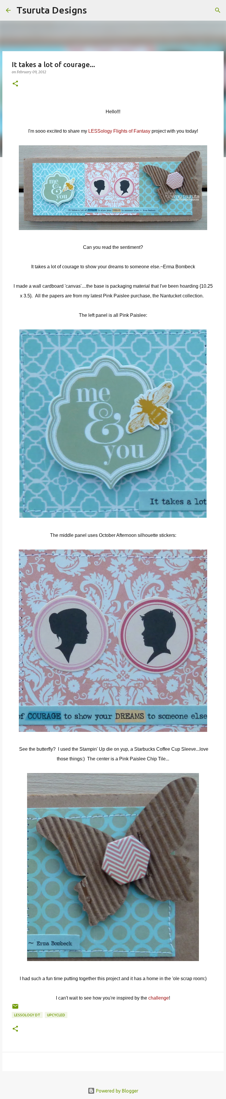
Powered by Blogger (116, 1090)
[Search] (95, 10)
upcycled (56, 1015)
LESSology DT (27, 1015)
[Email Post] (15, 1008)
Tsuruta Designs (51, 10)
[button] (15, 84)
